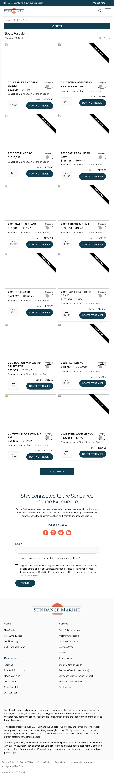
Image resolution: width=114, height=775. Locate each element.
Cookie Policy (44, 762)
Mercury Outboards (69, 635)
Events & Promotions (14, 670)
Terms (37, 575)
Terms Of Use (26, 762)
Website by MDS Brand (13, 772)
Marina (62, 652)
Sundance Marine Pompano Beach (76, 675)
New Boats (9, 630)
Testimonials (10, 681)
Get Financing (11, 641)
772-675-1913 (99, 3)
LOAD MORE (57, 471)
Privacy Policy (25, 575)
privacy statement (13, 736)
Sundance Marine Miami (71, 681)
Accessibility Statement (82, 762)
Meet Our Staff (11, 687)
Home (8, 20)
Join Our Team (11, 692)
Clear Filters (104, 38)
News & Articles (12, 675)
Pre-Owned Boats (13, 635)
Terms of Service (85, 726)
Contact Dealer (39, 105)
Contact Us (65, 687)
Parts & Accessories (69, 630)
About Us (8, 664)
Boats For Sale (20, 20)
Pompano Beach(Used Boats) (74, 670)
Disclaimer (60, 762)
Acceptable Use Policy (13, 766)
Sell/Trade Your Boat (14, 646)
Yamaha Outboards (68, 641)
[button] (9, 75)
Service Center (66, 646)
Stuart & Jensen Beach (70, 664)
